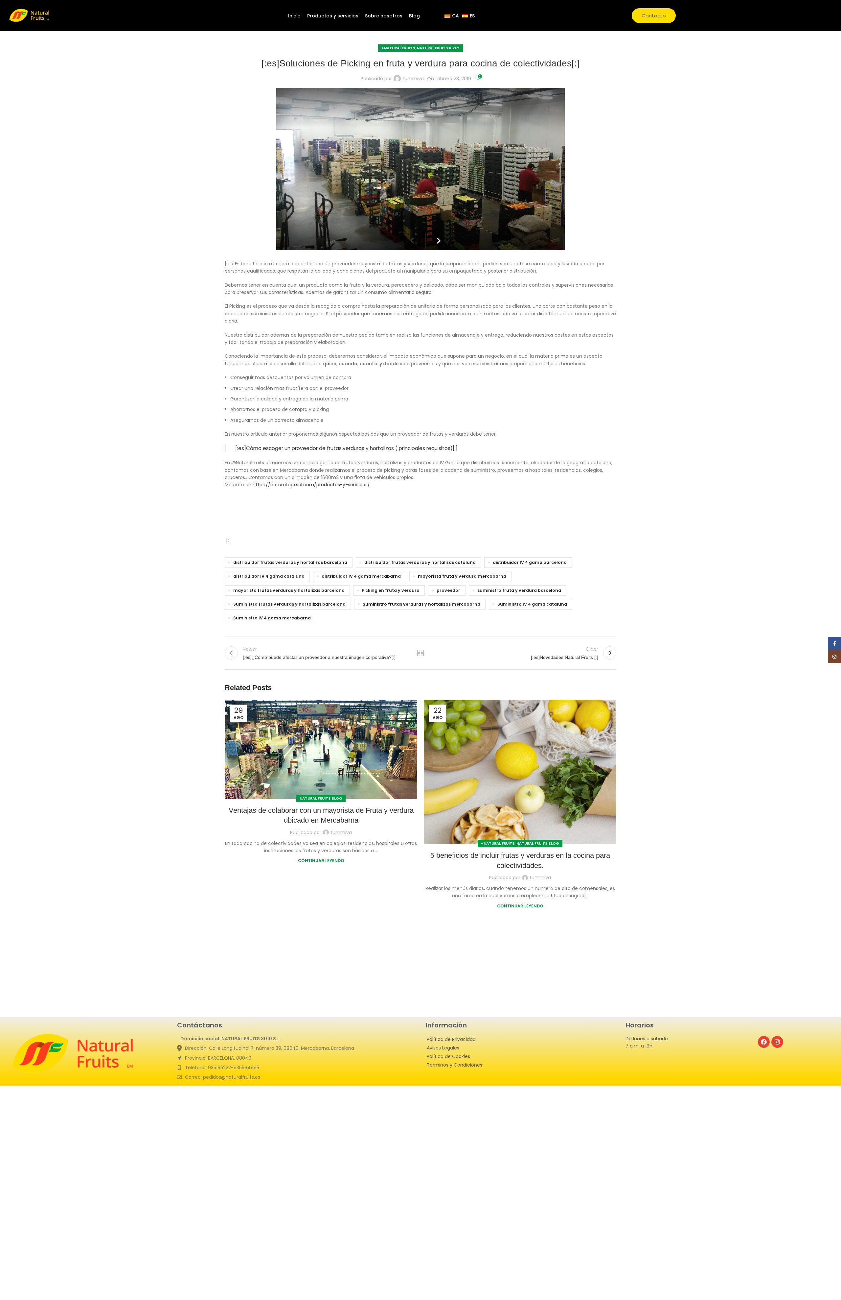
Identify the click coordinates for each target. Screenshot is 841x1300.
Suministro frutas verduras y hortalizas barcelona (289, 604)
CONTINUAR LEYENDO (321, 860)
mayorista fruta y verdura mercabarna (462, 576)
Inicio (294, 15)
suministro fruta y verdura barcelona (519, 590)
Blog (414, 15)
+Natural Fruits (398, 48)
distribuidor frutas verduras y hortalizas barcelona (290, 562)
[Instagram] (777, 1042)
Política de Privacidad (451, 1039)
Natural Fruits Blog (438, 48)
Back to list (420, 653)
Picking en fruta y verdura (391, 590)
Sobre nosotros (383, 15)
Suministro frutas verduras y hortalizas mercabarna (421, 604)
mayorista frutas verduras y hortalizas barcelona (289, 590)
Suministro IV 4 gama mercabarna (272, 618)
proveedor (448, 590)
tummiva (413, 78)
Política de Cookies (448, 1056)
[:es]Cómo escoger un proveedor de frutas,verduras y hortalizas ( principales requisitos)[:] (346, 448)
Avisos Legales (443, 1048)
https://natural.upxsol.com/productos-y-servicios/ (311, 484)
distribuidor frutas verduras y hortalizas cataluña (420, 562)
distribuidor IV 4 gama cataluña (269, 576)
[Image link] (74, 1054)
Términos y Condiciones (454, 1065)
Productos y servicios (332, 15)
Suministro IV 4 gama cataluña (532, 604)
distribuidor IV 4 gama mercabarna (361, 576)
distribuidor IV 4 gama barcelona (530, 562)
